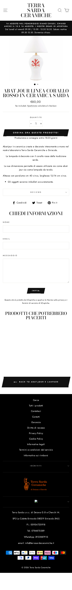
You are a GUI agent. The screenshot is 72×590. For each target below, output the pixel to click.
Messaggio (10, 255)
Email (6, 239)
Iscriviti (36, 466)
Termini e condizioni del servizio (36, 449)
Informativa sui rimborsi (36, 455)
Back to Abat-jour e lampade (38, 382)
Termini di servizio (30, 303)
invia (36, 290)
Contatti (36, 416)
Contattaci (36, 411)
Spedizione (32, 105)
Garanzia (36, 422)
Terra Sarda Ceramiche (36, 10)
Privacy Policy (36, 433)
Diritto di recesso (36, 427)
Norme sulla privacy (56, 300)
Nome (6, 222)
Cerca (36, 400)
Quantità (36, 117)
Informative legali (36, 444)
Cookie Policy (36, 438)
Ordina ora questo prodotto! (36, 132)
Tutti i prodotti (36, 405)
